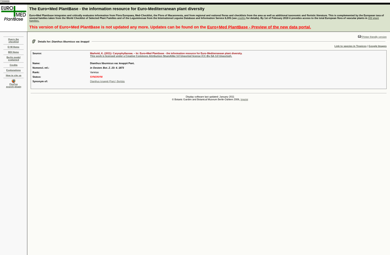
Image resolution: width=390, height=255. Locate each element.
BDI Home (13, 52)
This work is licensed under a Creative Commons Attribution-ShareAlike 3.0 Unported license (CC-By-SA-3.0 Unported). (161, 56)
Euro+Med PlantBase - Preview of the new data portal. (259, 27)
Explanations (13, 70)
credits (241, 18)
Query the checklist (13, 40)
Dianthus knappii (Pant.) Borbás (107, 81)
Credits (14, 65)
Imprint (244, 99)
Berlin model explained (14, 58)
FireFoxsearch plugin (13, 85)
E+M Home (13, 47)
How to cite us (13, 75)
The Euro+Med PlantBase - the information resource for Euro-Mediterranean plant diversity (116, 9)
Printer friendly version (374, 36)
